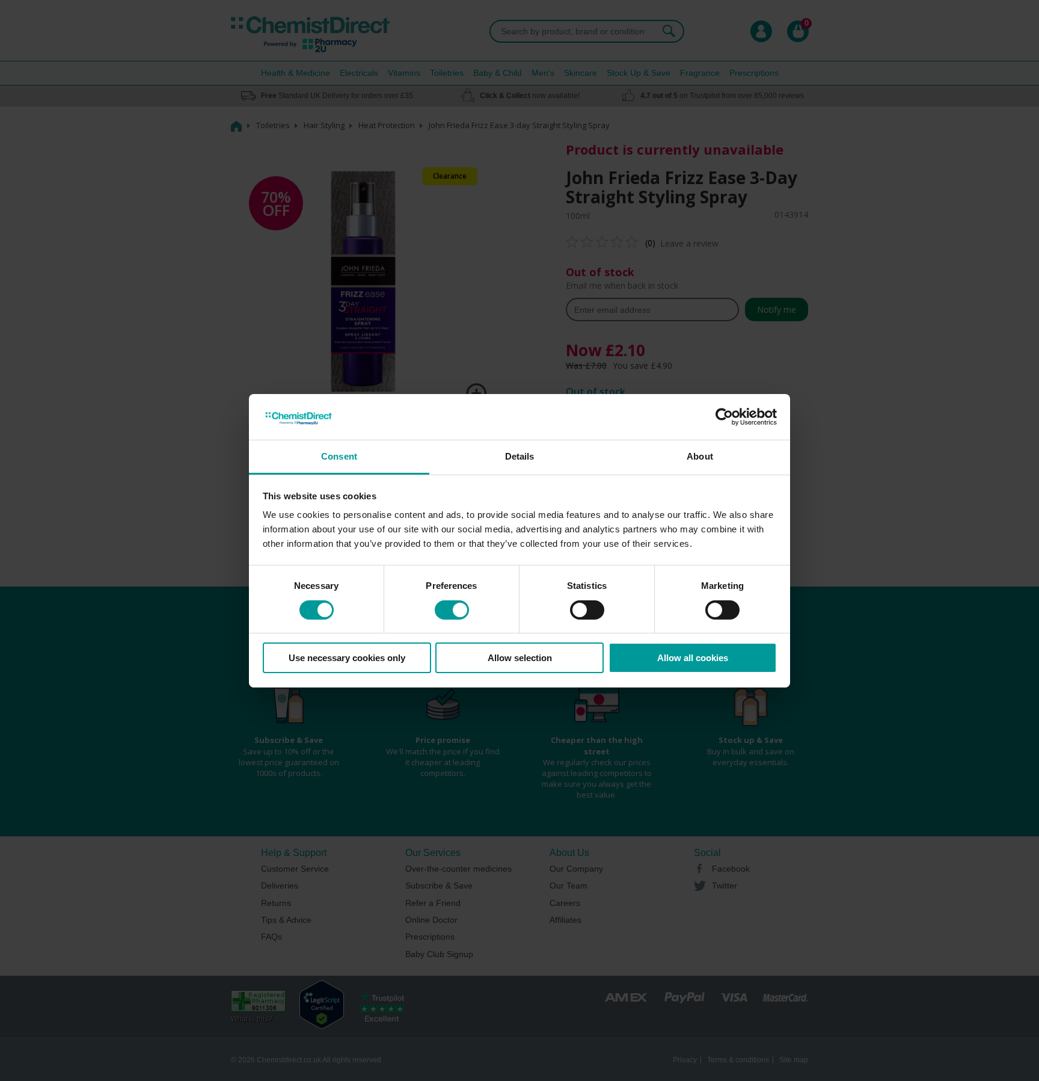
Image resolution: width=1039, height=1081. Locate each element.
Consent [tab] (339, 456)
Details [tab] (520, 456)
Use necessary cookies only (347, 658)
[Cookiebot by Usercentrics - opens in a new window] (724, 417)
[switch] (452, 610)
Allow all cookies (692, 658)
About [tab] (700, 456)
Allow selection (520, 658)
